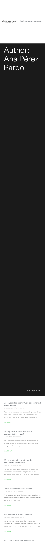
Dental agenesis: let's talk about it (18, 489)
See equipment (34, 391)
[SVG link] (9, 22)
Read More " (8, 422)
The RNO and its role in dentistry (18, 515)
